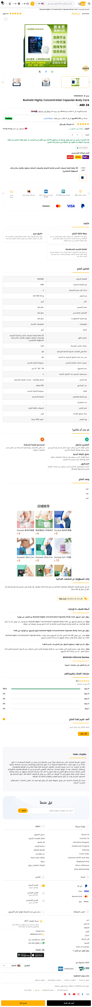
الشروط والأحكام (62, 990)
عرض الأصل (76, 13)
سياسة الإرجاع (40, 846)
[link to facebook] (46, 72)
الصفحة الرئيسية (84, 9)
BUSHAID (85, 14)
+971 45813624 (36, 934)
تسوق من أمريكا (84, 980)
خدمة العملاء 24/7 (31, 921)
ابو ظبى (86, 924)
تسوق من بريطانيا (70, 980)
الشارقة (86, 927)
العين (87, 931)
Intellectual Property (80, 846)
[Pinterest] (65, 994)
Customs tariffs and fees (78, 858)
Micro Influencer (82, 865)
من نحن (37, 990)
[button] (25, 3)
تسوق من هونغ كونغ (54, 980)
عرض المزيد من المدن (81, 951)
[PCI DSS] (84, 969)
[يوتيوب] (73, 994)
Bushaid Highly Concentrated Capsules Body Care (59, 9)
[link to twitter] (40, 72)
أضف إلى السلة (69, 1003)
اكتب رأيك (83, 733)
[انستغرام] (78, 994)
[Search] (32, 4)
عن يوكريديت (40, 854)
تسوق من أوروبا (40, 980)
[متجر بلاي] (24, 955)
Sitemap (85, 850)
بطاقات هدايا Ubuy (38, 858)
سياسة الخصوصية (48, 990)
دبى (87, 920)
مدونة (43, 861)
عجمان (87, 935)
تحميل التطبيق (39, 834)
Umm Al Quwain (82, 947)
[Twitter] (69, 994)
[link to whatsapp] (52, 72)
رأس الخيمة (85, 939)
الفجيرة (86, 943)
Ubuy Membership (81, 869)
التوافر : (86, 129)
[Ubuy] (82, 3)
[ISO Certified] (67, 969)
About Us (85, 834)
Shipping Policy (82, 861)
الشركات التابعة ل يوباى (36, 865)
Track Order (84, 854)
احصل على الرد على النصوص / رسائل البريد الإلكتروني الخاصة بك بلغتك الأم (25, 926)
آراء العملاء (41, 842)
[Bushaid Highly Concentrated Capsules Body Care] (46, 45)
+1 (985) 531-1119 (35, 943)
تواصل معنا (27, 990)
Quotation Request (81, 842)
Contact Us (84, 838)
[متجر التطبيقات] (38, 955)
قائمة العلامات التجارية (37, 838)
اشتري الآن (23, 1003)
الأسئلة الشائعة (39, 850)
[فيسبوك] (82, 994)
